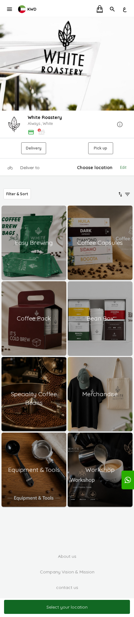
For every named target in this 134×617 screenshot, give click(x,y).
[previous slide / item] (4, 64)
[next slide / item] (129, 64)
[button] (67, 125)
